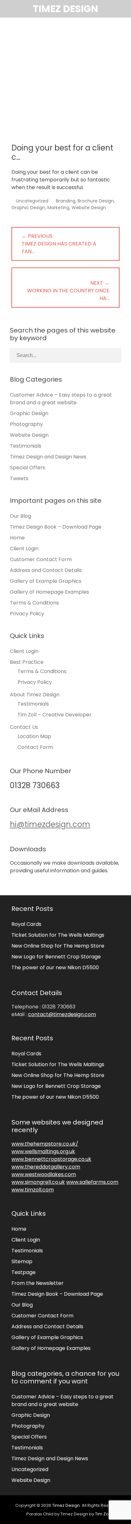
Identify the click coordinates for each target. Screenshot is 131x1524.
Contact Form (35, 747)
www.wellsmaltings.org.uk (43, 1151)
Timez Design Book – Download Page (55, 527)
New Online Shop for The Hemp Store (57, 945)
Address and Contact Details (46, 570)
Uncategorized (32, 201)
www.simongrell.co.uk (38, 1182)
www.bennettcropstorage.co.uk (51, 1159)
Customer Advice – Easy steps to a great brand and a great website (61, 398)
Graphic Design (28, 207)
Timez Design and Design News (48, 456)
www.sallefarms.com (92, 1182)
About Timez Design (34, 694)
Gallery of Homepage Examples (49, 592)
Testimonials (25, 446)
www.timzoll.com (32, 1189)
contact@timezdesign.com (62, 1014)
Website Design (89, 207)
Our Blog (20, 516)
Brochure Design (96, 201)
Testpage (23, 1272)
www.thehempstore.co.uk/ (44, 1143)
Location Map (34, 736)
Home (17, 537)
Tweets (19, 478)
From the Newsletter (37, 1283)
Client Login (24, 548)
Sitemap (21, 1261)
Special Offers (27, 467)
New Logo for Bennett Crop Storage (56, 956)
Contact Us (24, 727)
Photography (26, 424)
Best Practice (27, 662)
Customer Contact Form (41, 559)
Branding (65, 201)
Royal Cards (26, 924)
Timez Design (65, 9)
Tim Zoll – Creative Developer (54, 714)
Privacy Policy (27, 613)
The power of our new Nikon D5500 (55, 967)
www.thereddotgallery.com (45, 1166)
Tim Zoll (103, 1514)
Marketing (58, 207)
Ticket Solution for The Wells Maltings (57, 935)
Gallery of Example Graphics (45, 581)
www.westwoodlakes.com (43, 1174)
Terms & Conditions (34, 602)
